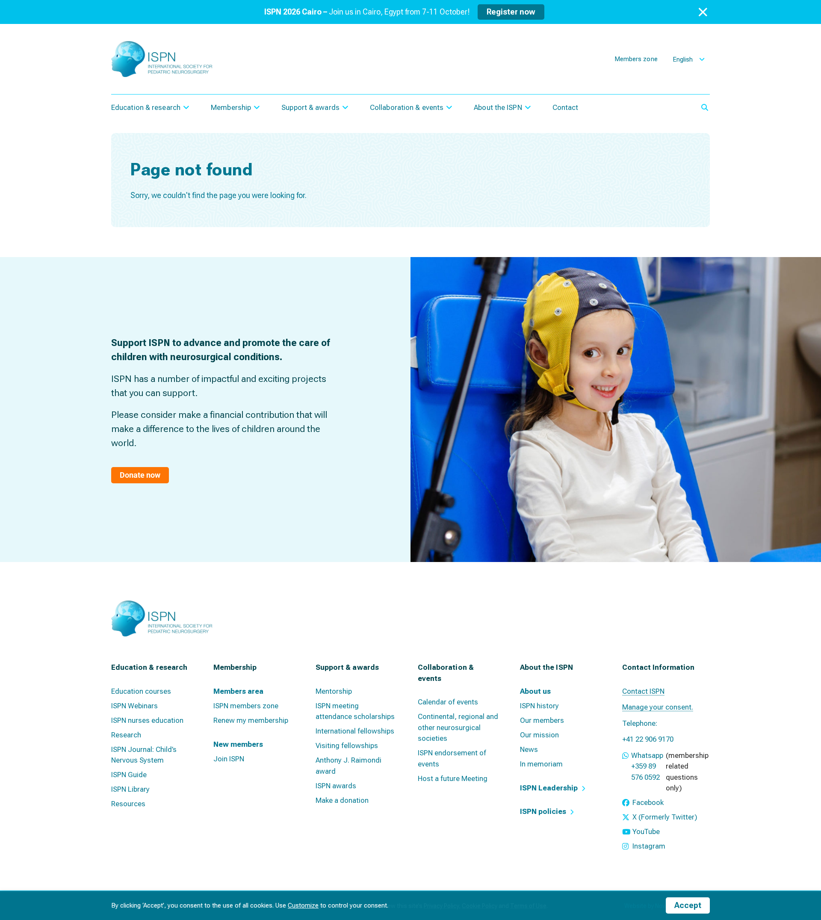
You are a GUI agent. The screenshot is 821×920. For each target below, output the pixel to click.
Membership (231, 107)
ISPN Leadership (549, 788)
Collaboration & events (406, 107)
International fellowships (355, 731)
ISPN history (539, 705)
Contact (565, 107)
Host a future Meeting (452, 778)
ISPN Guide (129, 774)
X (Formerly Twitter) (664, 817)
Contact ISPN (643, 691)
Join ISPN (228, 758)
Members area (238, 691)
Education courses (141, 691)
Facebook (648, 802)
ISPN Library (130, 789)
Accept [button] (687, 905)
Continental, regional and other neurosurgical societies (458, 727)
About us (535, 691)
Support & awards (310, 107)
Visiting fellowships (347, 745)
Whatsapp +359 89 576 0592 (647, 766)
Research (126, 735)
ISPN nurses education (147, 720)
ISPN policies (543, 811)
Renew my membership (250, 720)
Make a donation (342, 800)
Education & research (145, 107)
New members (238, 744)
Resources (128, 803)
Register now (511, 11)
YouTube (646, 831)
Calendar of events (448, 702)
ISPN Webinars (134, 705)
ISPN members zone (245, 705)
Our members (542, 720)
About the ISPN (498, 107)
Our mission (539, 735)
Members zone (636, 59)
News (529, 749)
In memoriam (541, 764)
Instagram (648, 846)
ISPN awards (336, 785)
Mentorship (334, 691)
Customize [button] (303, 905)
